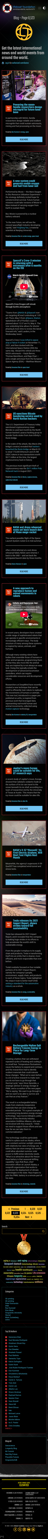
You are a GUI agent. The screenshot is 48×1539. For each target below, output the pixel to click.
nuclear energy (27, 236)
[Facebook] (15, 1529)
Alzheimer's (14, 1261)
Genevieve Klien (16, 236)
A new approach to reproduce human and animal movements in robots (25, 592)
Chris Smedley (14, 1426)
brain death (5, 1267)
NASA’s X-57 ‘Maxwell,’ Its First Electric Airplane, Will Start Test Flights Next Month (27, 854)
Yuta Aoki (12, 1383)
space (27, 132)
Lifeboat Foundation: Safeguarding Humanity (18, 8)
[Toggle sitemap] (39, 8)
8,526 (38, 1213)
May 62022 (8, 108)
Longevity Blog (11, 1448)
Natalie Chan (14, 1398)
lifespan (10, 1276)
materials (32, 1184)
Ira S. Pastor (13, 1423)
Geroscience (10, 1446)
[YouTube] (29, 1529)
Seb (10, 1410)
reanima (39, 1276)
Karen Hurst (13, 1365)
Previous (15, 1209)
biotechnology (27, 1264)
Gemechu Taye (14, 1358)
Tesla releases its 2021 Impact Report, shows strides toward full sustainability (25, 925)
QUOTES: (27, 1518)
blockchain (42, 1264)
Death (25, 1267)
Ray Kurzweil (10, 1308)
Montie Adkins (14, 1419)
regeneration (21, 1279)
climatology (26, 1184)
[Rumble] (33, 1529)
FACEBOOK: (9, 1493)
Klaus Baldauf (14, 1377)
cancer (11, 1267)
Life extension (39, 1273)
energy (23, 132)
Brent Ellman (14, 1407)
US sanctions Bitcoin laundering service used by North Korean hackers (27, 416)
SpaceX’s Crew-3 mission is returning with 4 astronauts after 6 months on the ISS (27, 264)
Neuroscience (29, 1276)
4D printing (9, 1301)
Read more (24, 140)
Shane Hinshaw (15, 1392)
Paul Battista (14, 1355)
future (43, 1267)
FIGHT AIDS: (12, 1508)
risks (32, 1279)
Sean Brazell (13, 1401)
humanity (35, 1270)
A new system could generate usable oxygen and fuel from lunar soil (26, 183)
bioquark (9, 1264)
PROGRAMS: (28, 1511)
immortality (9, 1273)
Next (27, 1217)
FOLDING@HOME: (10, 1511)
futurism (9, 1270)
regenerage (10, 1279)
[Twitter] (20, 1529)
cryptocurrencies (32, 477)
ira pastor (28, 1273)
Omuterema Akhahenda (18, 1374)
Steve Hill (12, 1404)
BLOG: (27, 1501)
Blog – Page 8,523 (24, 18)
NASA (24, 1276)
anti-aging (22, 1260)
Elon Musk (9, 1310)
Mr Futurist (9, 1451)
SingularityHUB (11, 1460)
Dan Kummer (15, 132)
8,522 (7, 1213)
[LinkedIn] (24, 1529)
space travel (35, 236)
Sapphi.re (40, 1526)
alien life (25, 801)
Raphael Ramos (15, 1395)
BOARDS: (27, 1505)
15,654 (17, 1217)
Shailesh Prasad (15, 1352)
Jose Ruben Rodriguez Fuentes (21, 1368)
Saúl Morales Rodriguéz (18, 1340)
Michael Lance (14, 1413)
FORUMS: (18, 1518)
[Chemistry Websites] (24, 1245)
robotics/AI (24, 714)
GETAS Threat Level (24, 1484)
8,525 (30, 1213)
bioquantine (42, 1261)
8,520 (32, 1209)
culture (22, 1267)
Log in (7, 63)
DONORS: (17, 1505)
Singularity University (13, 1313)
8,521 (39, 1209)
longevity (18, 1276)
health (18, 1270)
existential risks (31, 1267)
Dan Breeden (14, 1349)
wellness (39, 1282)
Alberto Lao (13, 1389)
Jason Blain (13, 1416)
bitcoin (25, 477)
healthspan (28, 1270)
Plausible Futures (12, 1457)
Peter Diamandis (11, 1303)
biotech (17, 1264)
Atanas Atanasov (16, 564)
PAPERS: (27, 1515)
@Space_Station (33, 318)
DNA (7, 1306)
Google (13, 1270)
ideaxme (40, 1270)
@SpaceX (31, 312)
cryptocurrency (16, 1267)
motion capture (12, 709)
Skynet (8, 1315)
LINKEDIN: (10, 1498)
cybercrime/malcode (12, 480)
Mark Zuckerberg (12, 1317)
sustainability (31, 992)
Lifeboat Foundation (19, 1526)
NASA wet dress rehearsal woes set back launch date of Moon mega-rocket (27, 530)
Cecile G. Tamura (15, 1380)
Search (43, 1231)
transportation (32, 714)
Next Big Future (11, 1454)
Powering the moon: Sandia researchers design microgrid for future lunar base (27, 109)
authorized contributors (20, 63)
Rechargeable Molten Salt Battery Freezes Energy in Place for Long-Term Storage (27, 1049)
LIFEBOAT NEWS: (30, 1493)
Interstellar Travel (19, 1273)
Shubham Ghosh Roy (17, 1343)
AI (9, 1261)
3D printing (9, 1299)
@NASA (21, 312)
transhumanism (28, 1282)
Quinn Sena (13, 1346)
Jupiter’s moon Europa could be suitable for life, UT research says (26, 771)
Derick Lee (13, 1386)
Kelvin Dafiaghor (15, 1362)
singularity (36, 1279)
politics (34, 1276)
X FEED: (10, 1501)
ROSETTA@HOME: (9, 1515)
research (29, 1279)
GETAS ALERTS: (29, 1498)
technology (18, 1282)
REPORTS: (28, 1508)
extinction (38, 1267)
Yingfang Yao (23, 227)
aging (5, 1260)
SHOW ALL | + (8, 1428)
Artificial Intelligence (33, 1261)
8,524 (23, 1213)
